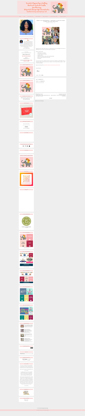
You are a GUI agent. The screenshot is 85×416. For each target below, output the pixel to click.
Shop (24, 16)
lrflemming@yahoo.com (26, 58)
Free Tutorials (45, 16)
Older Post (58, 95)
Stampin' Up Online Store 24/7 (26, 54)
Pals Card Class (30, 16)
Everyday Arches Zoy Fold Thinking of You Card (28, 335)
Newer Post (43, 95)
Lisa (28, 40)
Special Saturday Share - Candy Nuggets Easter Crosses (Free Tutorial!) (28, 326)
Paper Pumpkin (38, 16)
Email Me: (26, 57)
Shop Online (28, 99)
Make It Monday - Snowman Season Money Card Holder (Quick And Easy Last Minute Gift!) (28, 330)
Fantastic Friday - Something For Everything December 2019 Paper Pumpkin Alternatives (28, 339)
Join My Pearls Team (54, 16)
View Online (24, 99)
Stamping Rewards (63, 16)
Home (20, 16)
